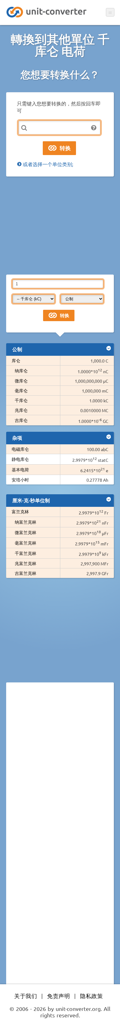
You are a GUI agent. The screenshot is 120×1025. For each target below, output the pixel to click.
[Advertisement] (60, 225)
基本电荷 (20, 469)
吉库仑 (21, 420)
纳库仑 (21, 370)
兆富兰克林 (25, 563)
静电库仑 (20, 459)
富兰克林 (20, 511)
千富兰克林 (25, 553)
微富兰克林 (25, 532)
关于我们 (25, 996)
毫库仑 (21, 390)
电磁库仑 (20, 449)
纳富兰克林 (25, 522)
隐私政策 (91, 996)
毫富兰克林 (25, 542)
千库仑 (21, 400)
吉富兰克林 (25, 573)
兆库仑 (21, 410)
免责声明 (58, 996)
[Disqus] (60, 771)
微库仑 (21, 380)
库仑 (16, 360)
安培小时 (20, 479)
